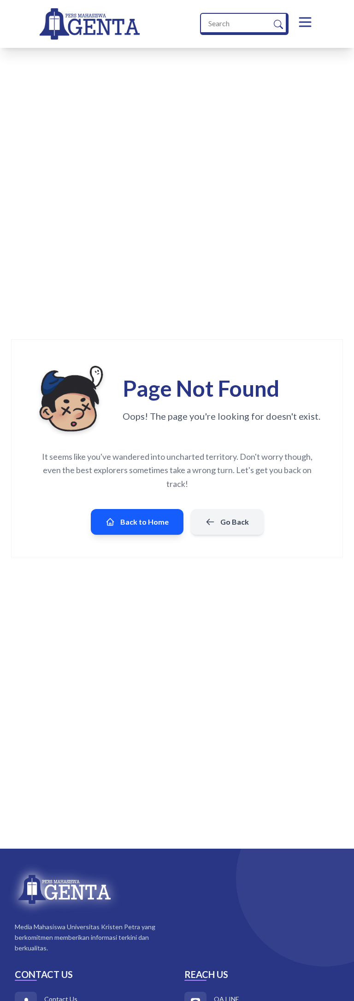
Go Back (234, 521)
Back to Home (144, 521)
